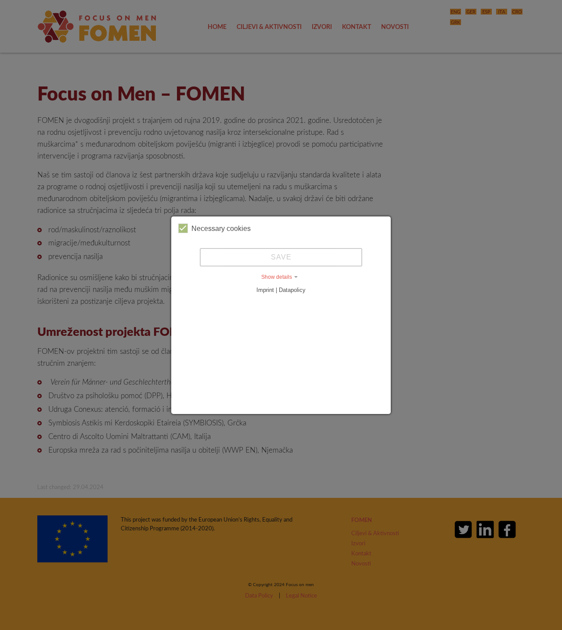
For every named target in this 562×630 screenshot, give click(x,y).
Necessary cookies (221, 228)
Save (281, 257)
